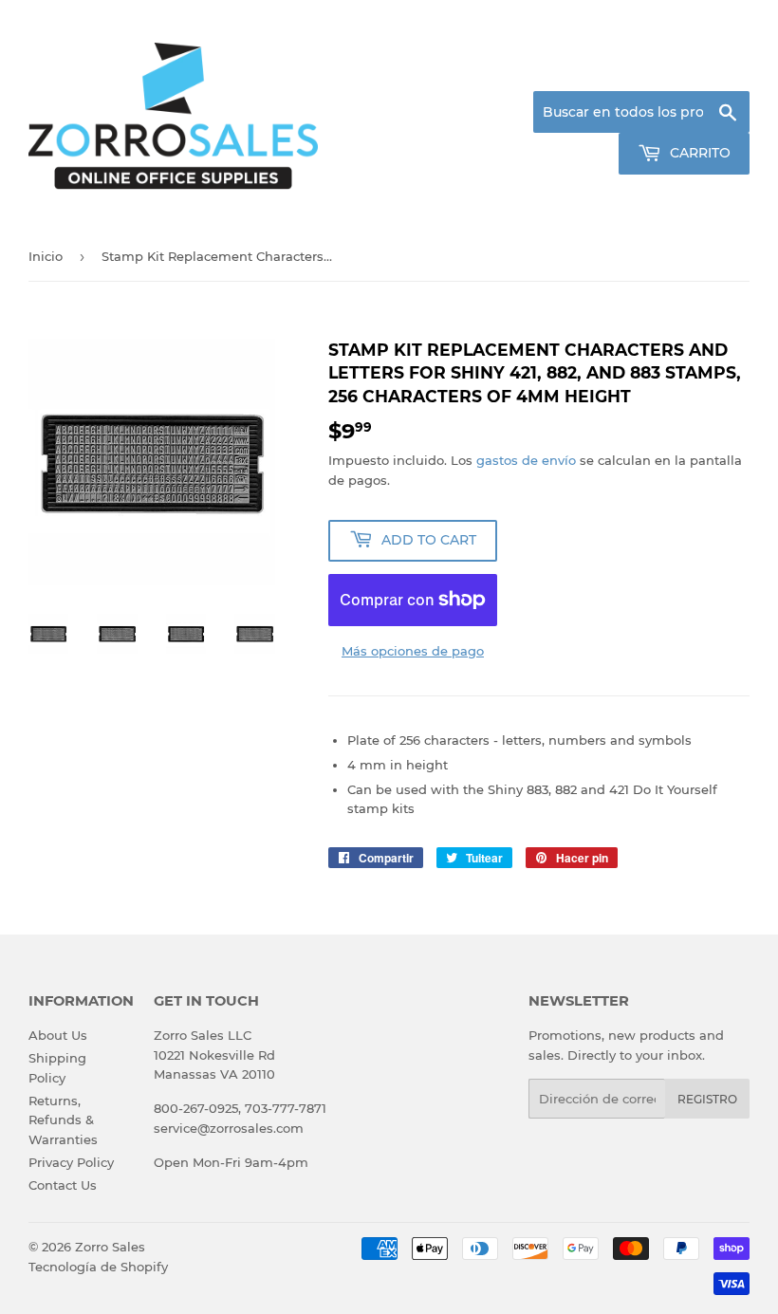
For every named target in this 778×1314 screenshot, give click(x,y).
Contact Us (62, 1185)
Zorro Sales (110, 1246)
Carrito (698, 152)
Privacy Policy (71, 1162)
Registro (707, 1099)
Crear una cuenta (701, 68)
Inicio (45, 256)
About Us (57, 1035)
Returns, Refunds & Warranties (63, 1120)
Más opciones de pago (413, 650)
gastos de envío (526, 460)
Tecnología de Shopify (98, 1266)
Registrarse (598, 68)
